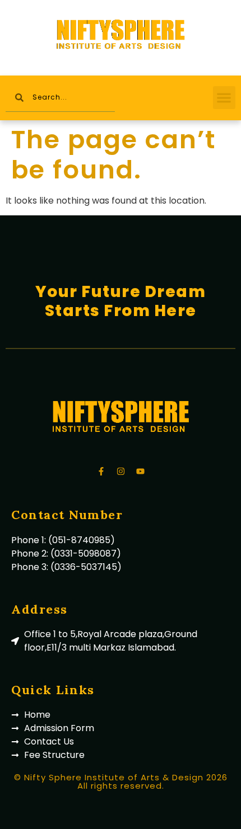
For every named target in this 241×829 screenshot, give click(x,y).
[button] (224, 97)
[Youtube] (140, 471)
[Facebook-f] (100, 471)
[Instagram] (120, 471)
